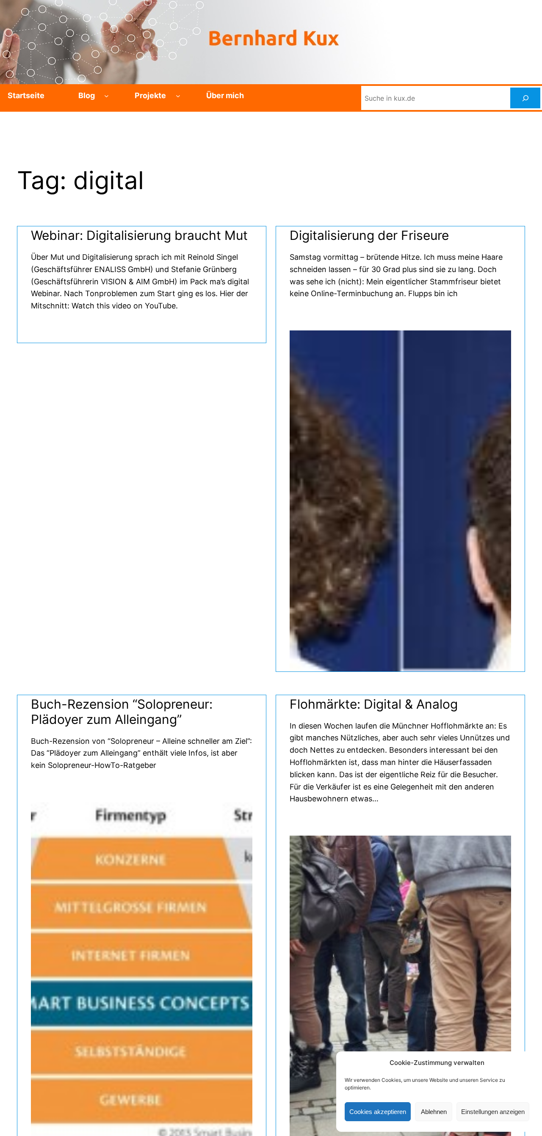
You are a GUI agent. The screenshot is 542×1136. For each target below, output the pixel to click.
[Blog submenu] (106, 96)
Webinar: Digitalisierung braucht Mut (139, 235)
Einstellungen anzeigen (493, 1111)
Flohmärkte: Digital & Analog (374, 704)
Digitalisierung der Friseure (369, 235)
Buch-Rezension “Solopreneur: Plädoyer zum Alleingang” (122, 711)
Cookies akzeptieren (377, 1111)
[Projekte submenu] (178, 96)
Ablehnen (434, 1111)
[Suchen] (525, 98)
